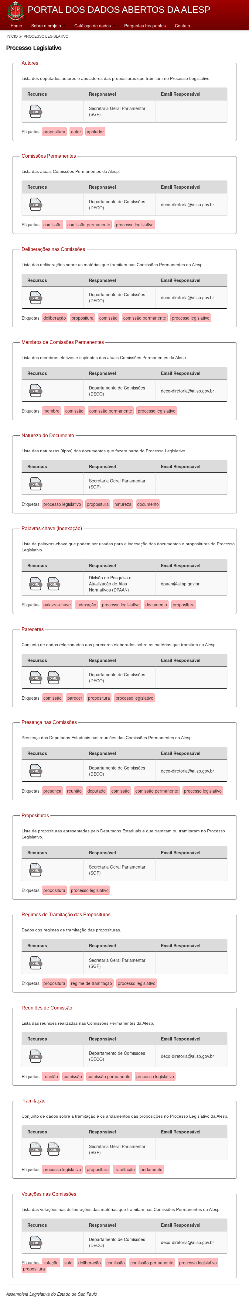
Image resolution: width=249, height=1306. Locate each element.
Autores (30, 63)
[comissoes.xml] (35, 204)
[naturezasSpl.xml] (35, 483)
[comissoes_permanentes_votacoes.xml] (35, 1242)
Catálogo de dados (93, 25)
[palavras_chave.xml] (53, 583)
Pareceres (33, 629)
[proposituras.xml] (35, 869)
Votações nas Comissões (49, 1194)
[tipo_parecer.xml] (53, 677)
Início (12, 36)
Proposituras (35, 815)
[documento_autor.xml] (35, 111)
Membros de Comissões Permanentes (63, 342)
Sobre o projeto (46, 25)
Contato (182, 25)
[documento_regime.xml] (35, 962)
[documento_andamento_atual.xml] (36, 1148)
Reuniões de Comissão (47, 1007)
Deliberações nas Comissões (53, 249)
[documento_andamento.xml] (53, 1148)
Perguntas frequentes (145, 25)
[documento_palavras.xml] (36, 583)
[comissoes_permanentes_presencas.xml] (35, 770)
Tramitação (34, 1100)
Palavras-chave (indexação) (52, 528)
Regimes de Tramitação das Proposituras (66, 914)
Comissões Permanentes (49, 156)
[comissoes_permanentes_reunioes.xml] (35, 1055)
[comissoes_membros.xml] (35, 390)
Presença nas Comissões (49, 722)
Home (16, 25)
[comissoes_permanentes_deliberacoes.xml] (35, 297)
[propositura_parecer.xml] (36, 677)
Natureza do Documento (48, 435)
